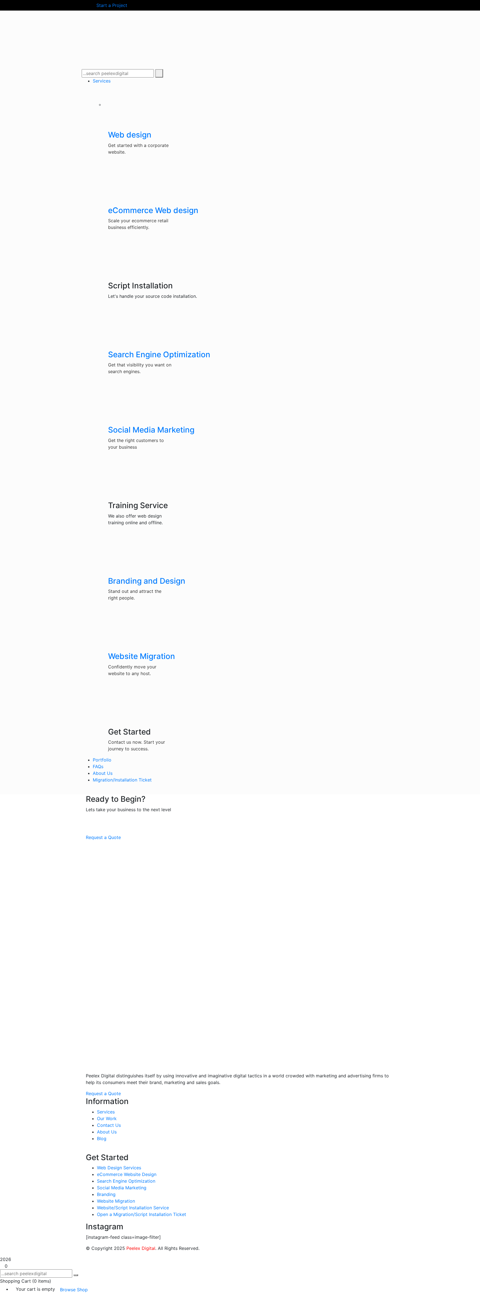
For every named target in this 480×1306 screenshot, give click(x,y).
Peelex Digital (140, 1248)
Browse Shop (74, 1289)
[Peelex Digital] (123, 18)
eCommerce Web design (153, 210)
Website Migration (141, 656)
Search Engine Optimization (159, 354)
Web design (129, 134)
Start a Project (111, 5)
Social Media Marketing (151, 429)
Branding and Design (146, 581)
